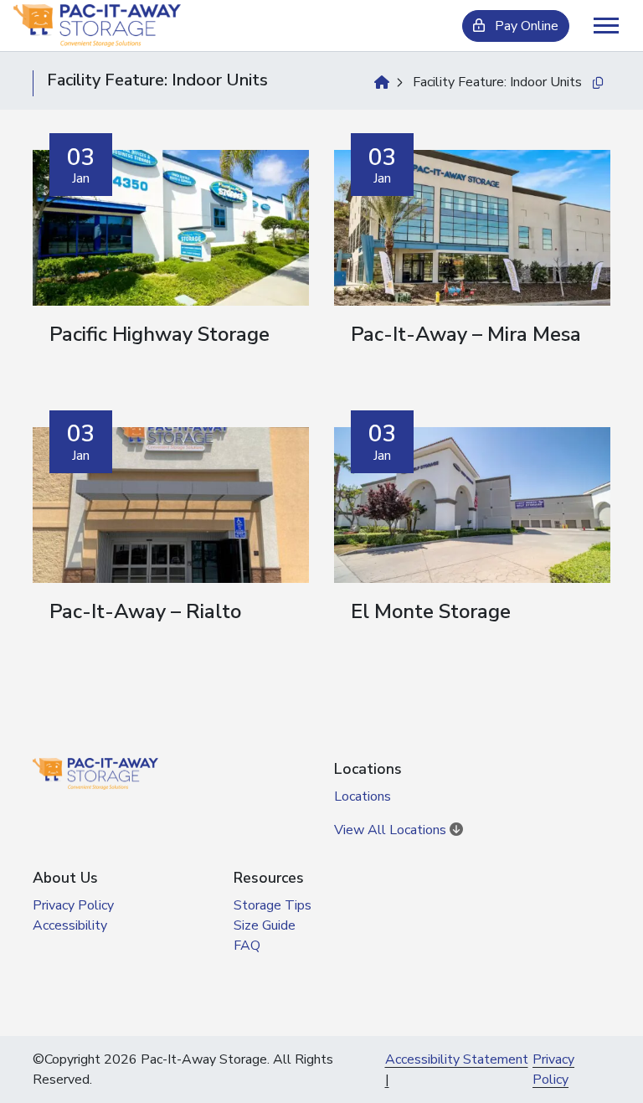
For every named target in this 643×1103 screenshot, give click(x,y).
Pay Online (524, 26)
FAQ (247, 945)
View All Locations (392, 830)
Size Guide (265, 925)
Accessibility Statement (456, 1059)
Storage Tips (272, 905)
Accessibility (70, 925)
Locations (362, 796)
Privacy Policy (73, 905)
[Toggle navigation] (606, 25)
